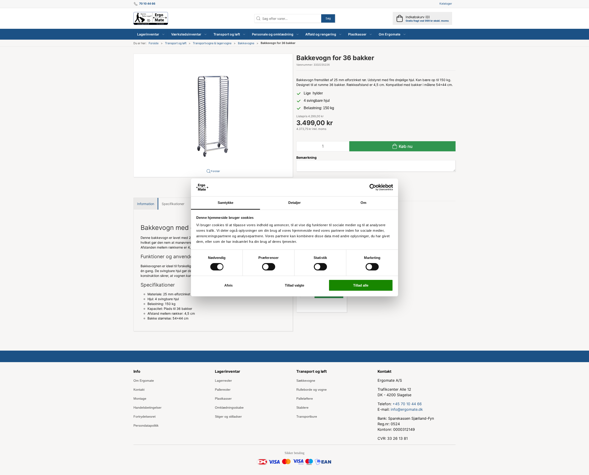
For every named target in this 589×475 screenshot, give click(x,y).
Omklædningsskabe (229, 407)
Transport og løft (175, 43)
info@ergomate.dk (407, 409)
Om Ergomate (143, 380)
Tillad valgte (294, 285)
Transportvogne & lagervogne (212, 43)
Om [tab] (363, 203)
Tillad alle (360, 285)
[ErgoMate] (150, 18)
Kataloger (445, 3)
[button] (151, 34)
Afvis (228, 285)
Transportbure (306, 416)
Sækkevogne (305, 380)
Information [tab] (145, 204)
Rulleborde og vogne (311, 389)
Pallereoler (223, 389)
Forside (154, 43)
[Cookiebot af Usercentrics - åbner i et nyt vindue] (373, 187)
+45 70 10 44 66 (407, 404)
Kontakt (138, 389)
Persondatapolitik (146, 425)
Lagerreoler (223, 380)
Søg (328, 18)
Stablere (302, 407)
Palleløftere (304, 398)
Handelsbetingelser (147, 407)
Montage (139, 398)
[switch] (268, 266)
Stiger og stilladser (228, 416)
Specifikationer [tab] (173, 204)
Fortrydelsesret (144, 416)
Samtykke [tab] (226, 203)
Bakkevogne (246, 43)
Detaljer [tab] (294, 203)
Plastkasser (223, 398)
